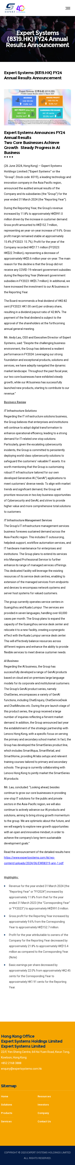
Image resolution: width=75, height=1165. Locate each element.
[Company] (56, 1098)
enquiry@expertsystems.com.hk (21, 1068)
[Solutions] (19, 1105)
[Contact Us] (56, 1121)
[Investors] (19, 1121)
